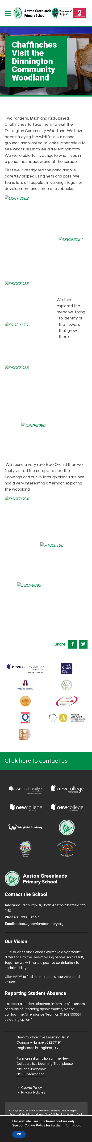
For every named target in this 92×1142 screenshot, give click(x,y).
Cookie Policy (31, 1088)
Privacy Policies (33, 1092)
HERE (17, 977)
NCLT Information (31, 1074)
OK (19, 1134)
